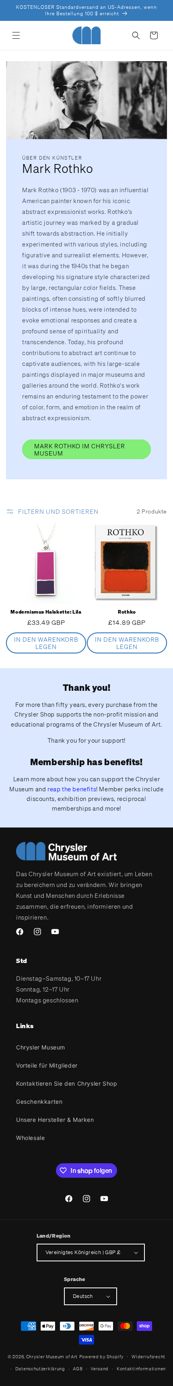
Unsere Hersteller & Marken (55, 1119)
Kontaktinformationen (141, 1369)
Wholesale (30, 1137)
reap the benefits (71, 789)
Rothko (127, 612)
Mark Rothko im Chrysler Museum (79, 449)
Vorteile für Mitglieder (47, 1065)
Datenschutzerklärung (40, 1369)
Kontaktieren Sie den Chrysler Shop (66, 1083)
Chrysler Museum (40, 1047)
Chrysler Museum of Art (52, 1356)
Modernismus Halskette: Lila (45, 612)
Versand (100, 1369)
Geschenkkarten (39, 1101)
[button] (16, 35)
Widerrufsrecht (148, 1356)
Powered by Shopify (101, 1356)
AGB (77, 1369)
